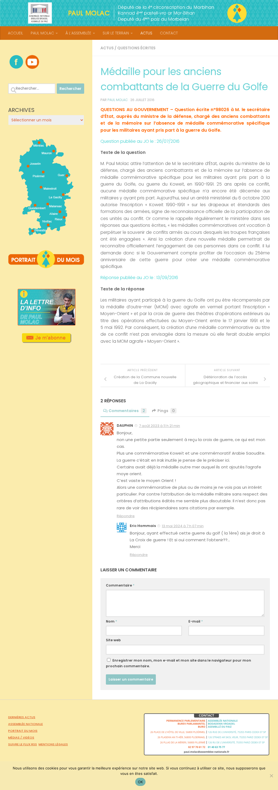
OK (140, 782)
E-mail (195, 621)
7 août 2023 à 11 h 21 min (159, 425)
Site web (113, 640)
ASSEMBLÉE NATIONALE (25, 724)
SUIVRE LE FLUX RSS (22, 744)
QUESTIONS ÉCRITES (136, 48)
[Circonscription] (46, 233)
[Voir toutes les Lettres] (46, 324)
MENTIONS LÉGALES (53, 744)
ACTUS (146, 33)
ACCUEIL (15, 33)
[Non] (271, 775)
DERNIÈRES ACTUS (21, 717)
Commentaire (120, 585)
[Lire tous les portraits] (46, 266)
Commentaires (127, 410)
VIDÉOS (28, 737)
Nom (111, 621)
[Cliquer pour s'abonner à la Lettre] (46, 341)
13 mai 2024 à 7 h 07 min (183, 526)
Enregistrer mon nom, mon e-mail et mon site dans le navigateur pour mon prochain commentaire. (178, 663)
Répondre (126, 516)
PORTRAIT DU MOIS (22, 731)
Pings (166, 410)
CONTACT (169, 33)
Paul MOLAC (118, 100)
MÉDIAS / (15, 737)
